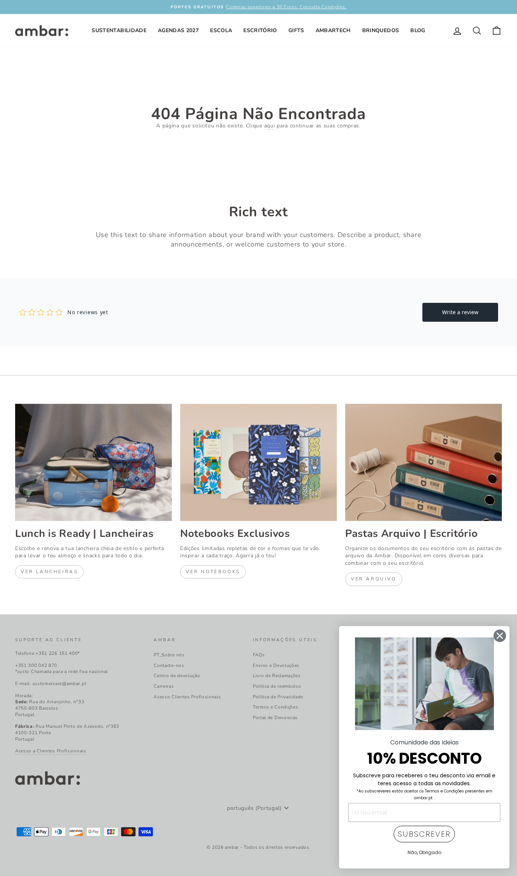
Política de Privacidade (278, 697)
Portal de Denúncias (275, 718)
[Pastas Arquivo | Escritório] (423, 462)
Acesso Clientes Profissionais (187, 697)
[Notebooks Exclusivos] (258, 462)
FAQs (259, 655)
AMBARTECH (333, 30)
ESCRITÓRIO (260, 30)
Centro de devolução (177, 676)
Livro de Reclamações (277, 676)
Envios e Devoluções (276, 665)
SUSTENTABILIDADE (119, 30)
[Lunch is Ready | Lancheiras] (93, 462)
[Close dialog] (499, 635)
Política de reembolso (277, 686)
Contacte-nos (169, 665)
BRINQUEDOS (380, 30)
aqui (269, 125)
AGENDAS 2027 (178, 30)
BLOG (417, 30)
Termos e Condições (275, 707)
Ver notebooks (213, 572)
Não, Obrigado (424, 852)
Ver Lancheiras (49, 572)
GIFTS (296, 30)
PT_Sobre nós (169, 655)
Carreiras (164, 686)
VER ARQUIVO (374, 579)
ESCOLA (221, 30)
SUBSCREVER (424, 834)
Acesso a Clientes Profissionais (50, 751)
